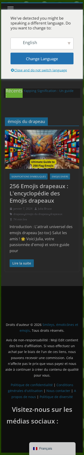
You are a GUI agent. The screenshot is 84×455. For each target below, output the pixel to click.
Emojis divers (60, 176)
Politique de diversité (56, 397)
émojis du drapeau (37, 214)
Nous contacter (58, 390)
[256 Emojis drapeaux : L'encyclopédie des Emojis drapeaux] (42, 149)
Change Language (42, 58)
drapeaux (56, 214)
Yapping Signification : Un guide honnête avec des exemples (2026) (50, 93)
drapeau (18, 214)
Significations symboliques (28, 176)
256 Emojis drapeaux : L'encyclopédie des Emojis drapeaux (39, 193)
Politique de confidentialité (32, 385)
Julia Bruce (45, 208)
